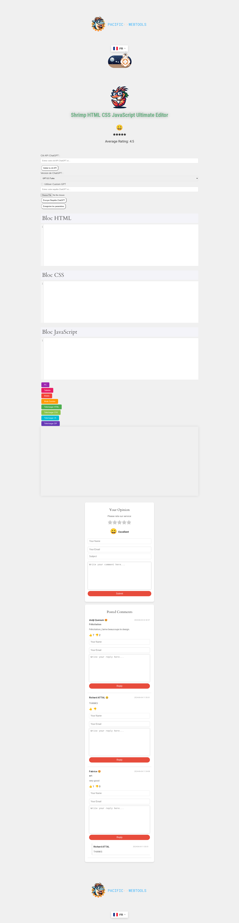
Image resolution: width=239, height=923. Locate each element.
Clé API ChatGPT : (50, 155)
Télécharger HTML (51, 407)
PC (45, 385)
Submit (119, 593)
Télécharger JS (50, 418)
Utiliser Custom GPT (55, 184)
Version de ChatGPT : (52, 173)
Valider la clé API (50, 168)
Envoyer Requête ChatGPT (54, 200)
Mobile (46, 396)
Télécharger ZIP (50, 423)
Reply (119, 686)
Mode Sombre (49, 401)
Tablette (47, 390)
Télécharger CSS (51, 412)
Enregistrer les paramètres (53, 206)
